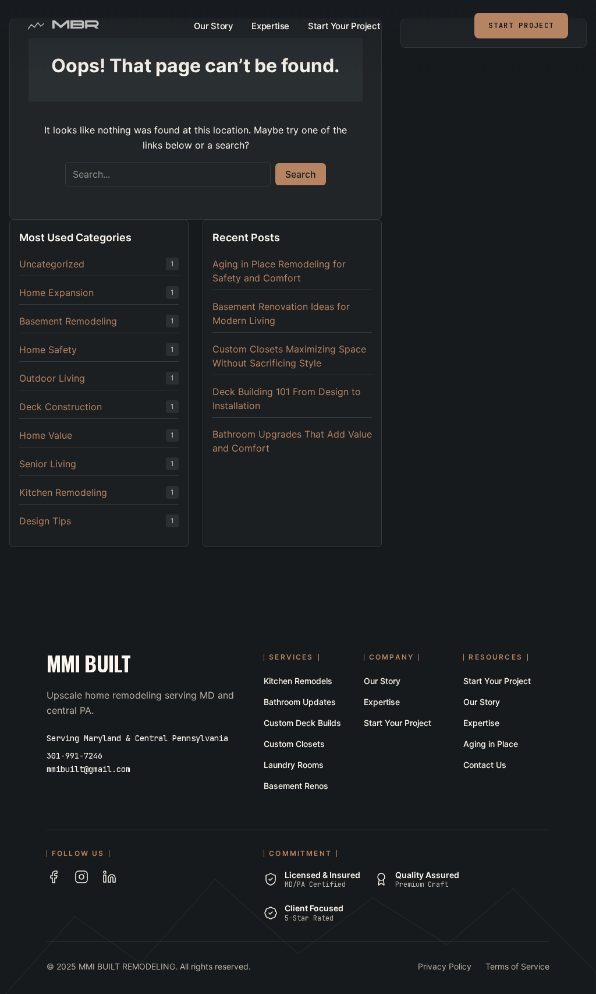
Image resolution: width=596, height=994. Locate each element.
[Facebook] (54, 877)
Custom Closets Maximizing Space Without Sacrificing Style (289, 356)
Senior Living (47, 464)
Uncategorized (51, 264)
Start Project (521, 25)
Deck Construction (60, 407)
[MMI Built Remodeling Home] (75, 25)
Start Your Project (344, 25)
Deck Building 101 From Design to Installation (286, 398)
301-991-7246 (74, 755)
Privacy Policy (444, 966)
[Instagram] (81, 877)
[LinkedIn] (109, 877)
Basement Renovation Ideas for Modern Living (281, 313)
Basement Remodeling (68, 321)
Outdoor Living (52, 378)
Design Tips (45, 521)
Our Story (213, 25)
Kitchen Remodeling (63, 492)
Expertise (270, 25)
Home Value (45, 435)
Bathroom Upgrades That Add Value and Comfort (292, 441)
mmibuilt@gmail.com (88, 769)
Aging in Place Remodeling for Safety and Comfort (279, 271)
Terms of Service (517, 966)
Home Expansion (56, 292)
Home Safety (48, 349)
